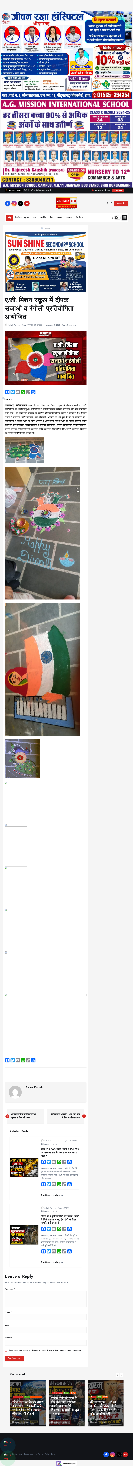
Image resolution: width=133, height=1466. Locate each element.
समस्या (59, 220)
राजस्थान (69, 220)
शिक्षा (51, 220)
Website (8, 1341)
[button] (117, 1378)
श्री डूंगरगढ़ (38, 328)
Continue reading (51, 1198)
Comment (10, 1293)
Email (8, 1328)
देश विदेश (79, 220)
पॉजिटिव (30, 328)
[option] (28, 1406)
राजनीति (43, 220)
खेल (34, 220)
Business (61, 1144)
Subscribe (121, 206)
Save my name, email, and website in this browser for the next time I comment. (45, 1354)
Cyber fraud (57, 1396)
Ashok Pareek (13, 328)
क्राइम (26, 220)
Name (8, 1315)
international (36, 1400)
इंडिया (74, 1144)
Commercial (18, 1400)
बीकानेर (17, 220)
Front (24, 328)
